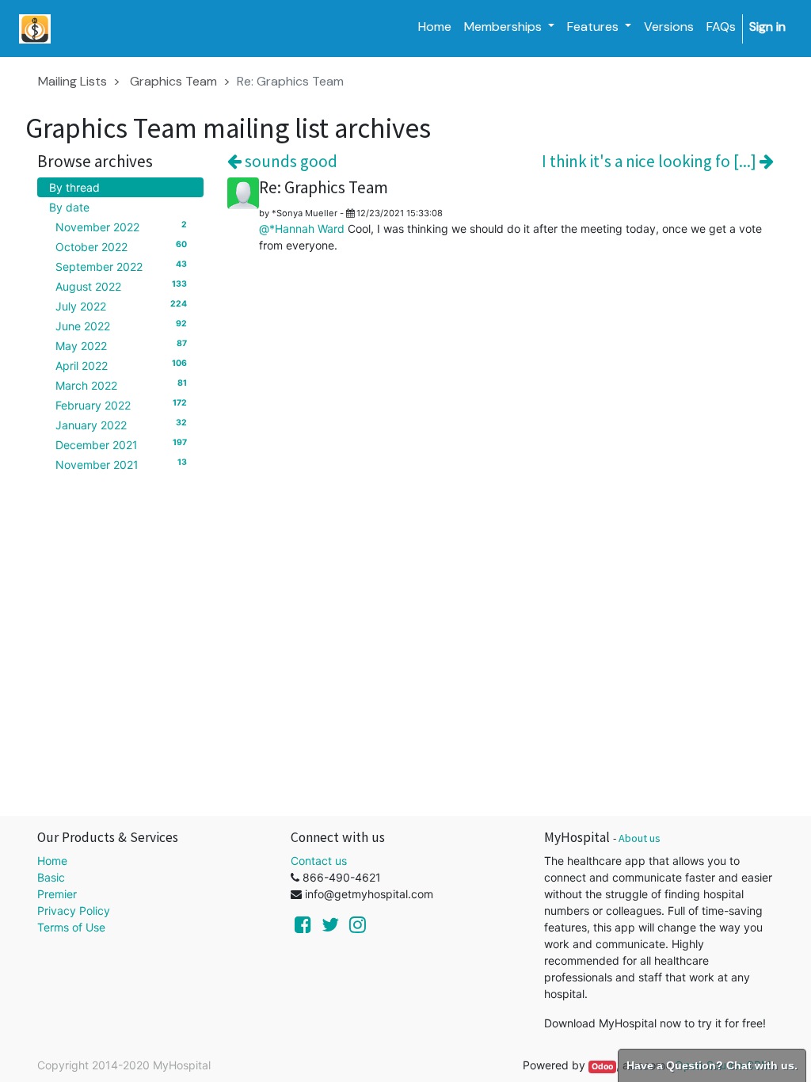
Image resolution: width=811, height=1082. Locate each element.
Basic (51, 877)
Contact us (319, 860)
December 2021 (121, 444)
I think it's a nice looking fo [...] (651, 161)
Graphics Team (173, 81)
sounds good (289, 161)
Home (52, 860)
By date (69, 207)
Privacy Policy (73, 910)
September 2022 (121, 266)
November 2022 (121, 226)
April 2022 (121, 365)
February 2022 (121, 405)
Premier (57, 894)
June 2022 (121, 325)
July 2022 (121, 306)
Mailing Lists (72, 81)
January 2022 (121, 424)
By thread (74, 187)
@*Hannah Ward (302, 228)
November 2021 (121, 464)
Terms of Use (71, 927)
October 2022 (121, 246)
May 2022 (121, 345)
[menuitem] (435, 27)
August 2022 (121, 286)
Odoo (602, 1066)
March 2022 (121, 385)
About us (640, 838)
